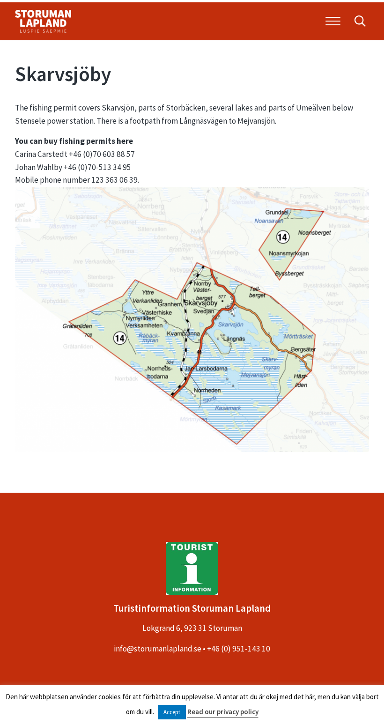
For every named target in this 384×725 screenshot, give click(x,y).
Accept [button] (171, 712)
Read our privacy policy (222, 711)
